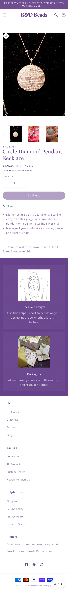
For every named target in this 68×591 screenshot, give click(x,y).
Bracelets (12, 419)
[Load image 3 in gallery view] (52, 134)
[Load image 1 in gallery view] (16, 134)
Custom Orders (16, 471)
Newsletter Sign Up (18, 479)
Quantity (8, 176)
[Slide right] (64, 134)
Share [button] (10, 206)
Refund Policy (15, 508)
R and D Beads (29, 586)
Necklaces (13, 412)
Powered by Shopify (43, 586)
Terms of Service (17, 524)
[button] (4, 15)
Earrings (12, 427)
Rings (10, 435)
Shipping (7, 171)
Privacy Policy (15, 516)
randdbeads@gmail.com (35, 551)
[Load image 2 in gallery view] (34, 134)
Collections (13, 456)
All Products (14, 464)
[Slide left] (3, 134)
